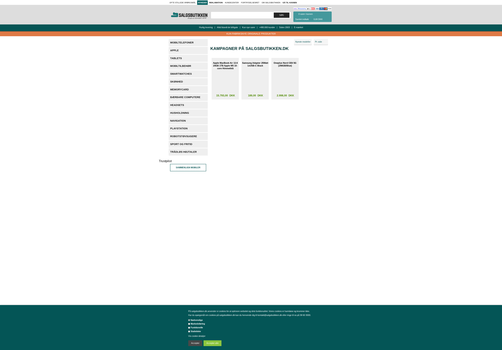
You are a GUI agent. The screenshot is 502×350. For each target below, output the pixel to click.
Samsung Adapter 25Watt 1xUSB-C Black (255, 64)
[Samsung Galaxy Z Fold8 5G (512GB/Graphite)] (255, 232)
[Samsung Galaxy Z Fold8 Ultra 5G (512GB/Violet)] (285, 131)
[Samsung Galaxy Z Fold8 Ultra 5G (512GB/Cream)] (225, 182)
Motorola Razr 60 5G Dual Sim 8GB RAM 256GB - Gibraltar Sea (315, 218)
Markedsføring (198, 323)
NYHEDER (202, 2)
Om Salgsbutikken (270, 2)
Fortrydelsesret (249, 2)
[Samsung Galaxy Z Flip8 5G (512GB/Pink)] (225, 283)
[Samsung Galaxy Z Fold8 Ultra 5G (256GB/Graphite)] (285, 182)
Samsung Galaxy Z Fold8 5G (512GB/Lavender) (225, 216)
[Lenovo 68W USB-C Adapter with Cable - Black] (225, 131)
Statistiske (196, 331)
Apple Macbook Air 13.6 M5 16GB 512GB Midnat (315, 266)
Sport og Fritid (181, 144)
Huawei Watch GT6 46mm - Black (255, 115)
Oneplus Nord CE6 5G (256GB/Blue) (285, 64)
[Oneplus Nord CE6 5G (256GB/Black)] (314, 80)
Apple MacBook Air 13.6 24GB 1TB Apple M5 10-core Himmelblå (225, 66)
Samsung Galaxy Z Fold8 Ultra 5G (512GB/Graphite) (315, 116)
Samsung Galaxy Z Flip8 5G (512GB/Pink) (225, 266)
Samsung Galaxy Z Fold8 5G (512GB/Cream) (285, 216)
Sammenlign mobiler (188, 167)
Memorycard (179, 89)
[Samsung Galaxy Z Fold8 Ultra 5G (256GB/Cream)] (314, 182)
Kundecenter (232, 2)
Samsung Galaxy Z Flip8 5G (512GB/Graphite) (255, 266)
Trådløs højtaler (182, 152)
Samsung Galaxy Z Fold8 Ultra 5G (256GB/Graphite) (285, 167)
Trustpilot (166, 161)
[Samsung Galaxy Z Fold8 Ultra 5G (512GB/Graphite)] (314, 131)
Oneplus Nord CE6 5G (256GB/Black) (315, 64)
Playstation (179, 128)
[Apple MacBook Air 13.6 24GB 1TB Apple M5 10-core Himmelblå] (225, 80)
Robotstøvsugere (182, 136)
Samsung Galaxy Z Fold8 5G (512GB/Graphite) (255, 216)
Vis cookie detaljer (197, 336)
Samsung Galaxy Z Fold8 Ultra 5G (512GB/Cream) (225, 165)
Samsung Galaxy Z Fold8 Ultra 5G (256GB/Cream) (315, 165)
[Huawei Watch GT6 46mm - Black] (255, 131)
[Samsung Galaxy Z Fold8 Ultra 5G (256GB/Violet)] (255, 182)
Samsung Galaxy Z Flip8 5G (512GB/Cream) (285, 266)
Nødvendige (197, 319)
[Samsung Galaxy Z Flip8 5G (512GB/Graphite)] (255, 283)
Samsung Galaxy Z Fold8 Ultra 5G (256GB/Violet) (255, 165)
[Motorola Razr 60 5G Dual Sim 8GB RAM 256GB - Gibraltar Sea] (314, 232)
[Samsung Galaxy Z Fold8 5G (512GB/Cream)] (285, 232)
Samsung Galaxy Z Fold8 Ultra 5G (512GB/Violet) (285, 115)
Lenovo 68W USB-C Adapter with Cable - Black (225, 116)
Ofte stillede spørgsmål (182, 2)
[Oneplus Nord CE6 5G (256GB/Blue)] (285, 80)
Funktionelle (197, 327)
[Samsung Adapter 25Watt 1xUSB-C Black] (255, 80)
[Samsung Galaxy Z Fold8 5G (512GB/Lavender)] (225, 232)
